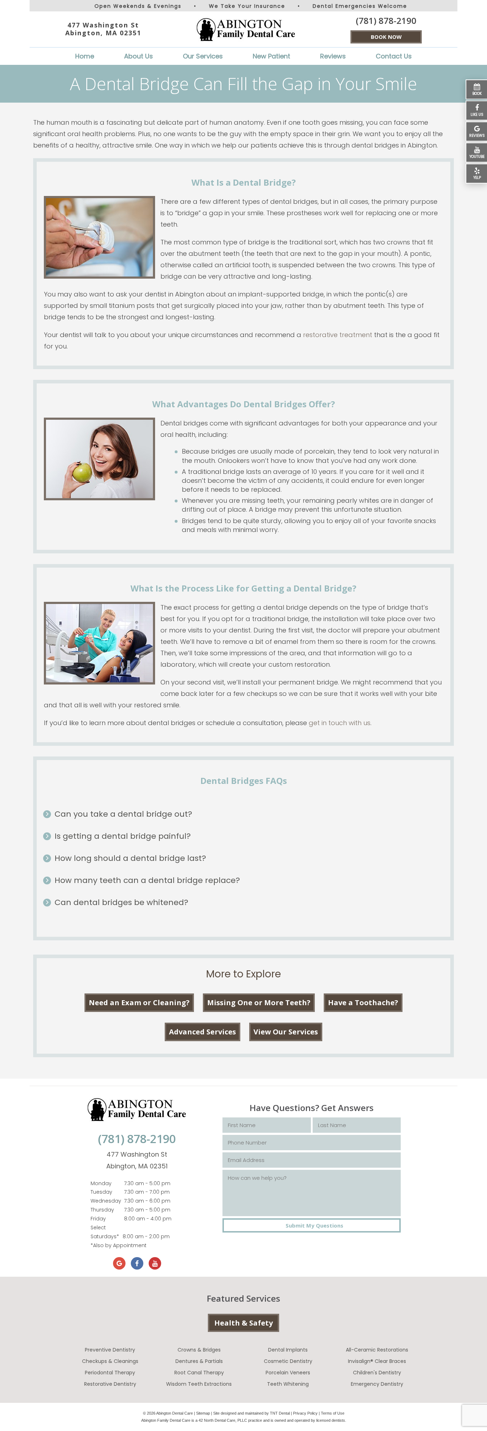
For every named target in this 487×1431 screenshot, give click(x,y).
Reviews (333, 56)
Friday (98, 1218)
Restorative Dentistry (110, 1384)
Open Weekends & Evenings (137, 6)
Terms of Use (332, 1413)
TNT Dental (280, 1413)
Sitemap (203, 1413)
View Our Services (285, 1032)
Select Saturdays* (105, 1232)
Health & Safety (243, 1323)
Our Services (203, 56)
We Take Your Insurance (247, 6)
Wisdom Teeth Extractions (199, 1384)
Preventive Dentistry (110, 1349)
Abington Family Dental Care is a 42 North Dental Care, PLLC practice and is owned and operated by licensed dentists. (243, 1420)
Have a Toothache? (363, 1002)
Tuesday (101, 1191)
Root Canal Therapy (199, 1372)
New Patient (271, 56)
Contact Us (394, 56)
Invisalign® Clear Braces (377, 1361)
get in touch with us (339, 722)
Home (84, 56)
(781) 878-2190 (386, 20)
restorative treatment (337, 334)
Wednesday (106, 1200)
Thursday (102, 1209)
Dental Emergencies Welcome (360, 6)
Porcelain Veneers (288, 1372)
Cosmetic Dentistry (288, 1361)
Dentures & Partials (199, 1361)
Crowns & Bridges (199, 1349)
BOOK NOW (386, 36)
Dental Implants (288, 1349)
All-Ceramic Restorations (377, 1349)
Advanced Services (202, 1032)
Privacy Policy (305, 1413)
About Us (138, 56)
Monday (101, 1183)
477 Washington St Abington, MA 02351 (103, 29)
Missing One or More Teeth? (259, 1002)
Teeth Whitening (288, 1384)
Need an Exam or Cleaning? (139, 1002)
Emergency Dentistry (377, 1384)
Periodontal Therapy (110, 1372)
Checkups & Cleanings (110, 1361)
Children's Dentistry (377, 1372)
